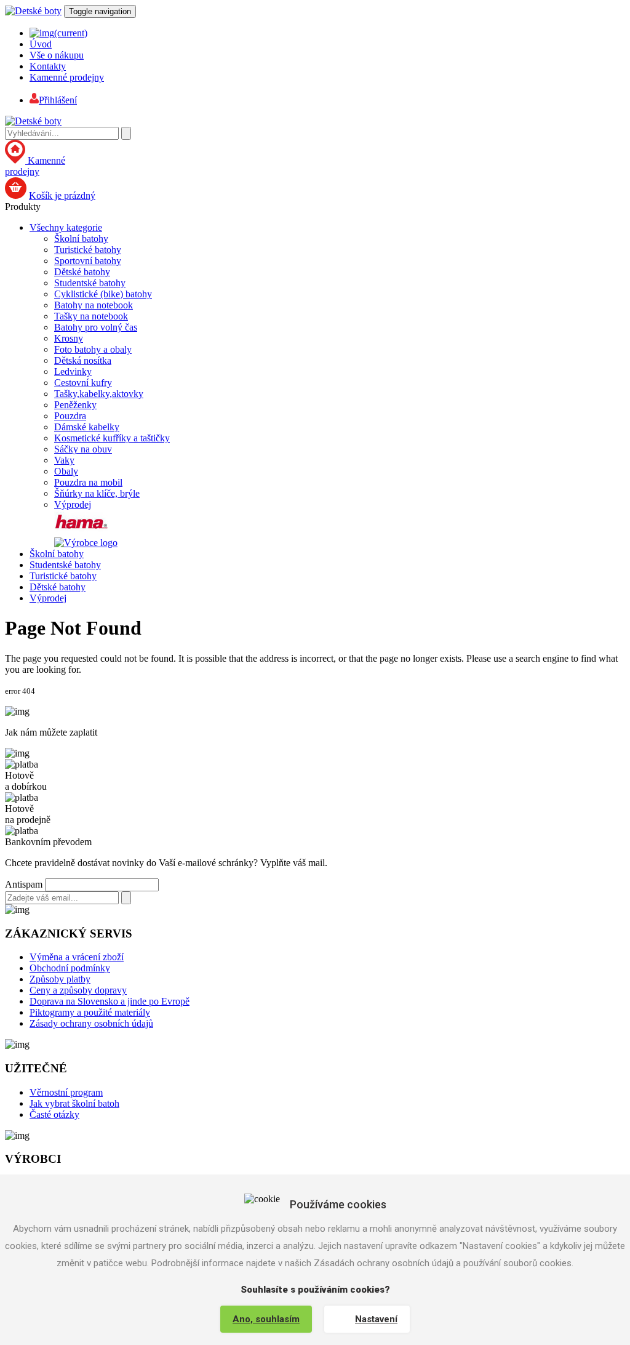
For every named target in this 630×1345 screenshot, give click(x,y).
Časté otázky (54, 1114)
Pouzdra (70, 416)
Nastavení (376, 1319)
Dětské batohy (82, 272)
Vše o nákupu (57, 55)
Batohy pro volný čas (95, 327)
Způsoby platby (60, 979)
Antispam (23, 884)
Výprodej (72, 504)
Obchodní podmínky (70, 968)
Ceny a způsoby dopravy (78, 990)
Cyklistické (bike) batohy (103, 294)
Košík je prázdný (62, 195)
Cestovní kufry (83, 382)
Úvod (41, 44)
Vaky (64, 460)
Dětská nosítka (82, 360)
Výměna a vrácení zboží (77, 957)
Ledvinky (73, 371)
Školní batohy (81, 238)
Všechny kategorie (66, 227)
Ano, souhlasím (266, 1319)
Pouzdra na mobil (88, 482)
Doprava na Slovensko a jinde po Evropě (109, 1001)
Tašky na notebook (91, 316)
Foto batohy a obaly (93, 349)
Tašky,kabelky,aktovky (98, 393)
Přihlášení (58, 100)
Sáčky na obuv (83, 449)
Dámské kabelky (86, 427)
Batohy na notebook (93, 305)
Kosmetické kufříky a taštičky (112, 438)
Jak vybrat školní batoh (74, 1103)
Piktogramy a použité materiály (90, 1012)
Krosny (68, 338)
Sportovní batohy (87, 260)
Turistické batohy (87, 249)
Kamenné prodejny (67, 77)
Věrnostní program (66, 1092)
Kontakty (48, 66)
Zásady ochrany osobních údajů (91, 1023)
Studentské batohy (90, 283)
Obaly (66, 471)
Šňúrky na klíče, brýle (97, 493)
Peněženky (75, 404)
